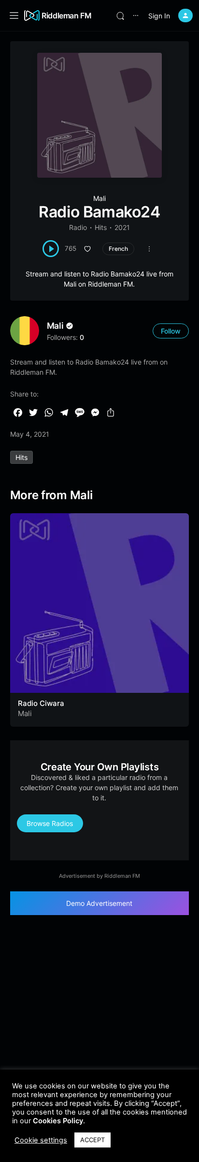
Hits (101, 227)
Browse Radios (50, 823)
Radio (78, 227)
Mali (99, 198)
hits (21, 457)
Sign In (159, 16)
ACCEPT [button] (92, 1140)
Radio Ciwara (41, 703)
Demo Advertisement (99, 903)
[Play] (51, 248)
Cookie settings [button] (40, 1140)
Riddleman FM (67, 15)
